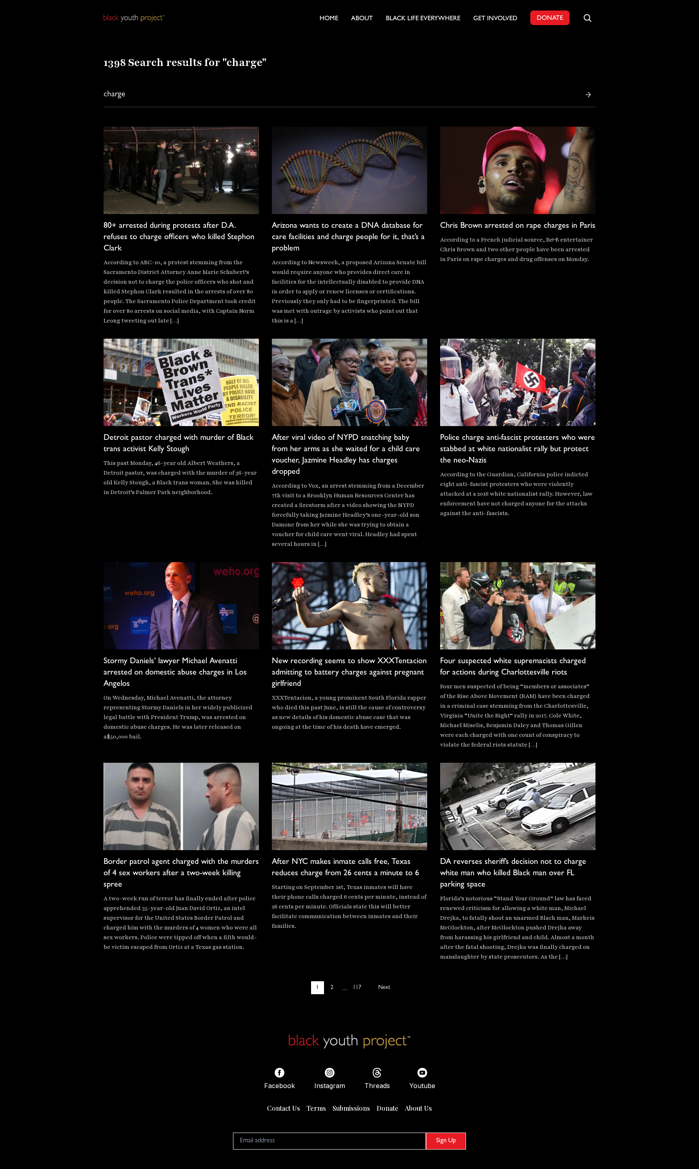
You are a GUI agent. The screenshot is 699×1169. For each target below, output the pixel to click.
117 (357, 988)
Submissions (351, 1108)
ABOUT (362, 19)
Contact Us (283, 1108)
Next (384, 988)
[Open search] (587, 18)
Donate (387, 1108)
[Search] (588, 95)
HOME (329, 19)
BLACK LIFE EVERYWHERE (423, 19)
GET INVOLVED (495, 19)
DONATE (550, 18)
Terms (316, 1108)
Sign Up (446, 1141)
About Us (418, 1108)
